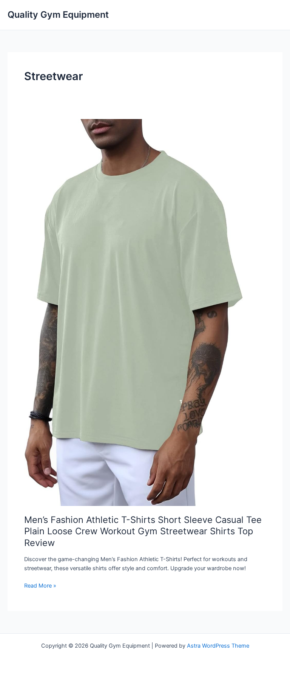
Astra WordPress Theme (218, 645)
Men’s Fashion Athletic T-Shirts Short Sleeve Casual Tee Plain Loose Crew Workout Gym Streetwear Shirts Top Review (143, 531)
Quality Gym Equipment (58, 14)
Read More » (40, 586)
